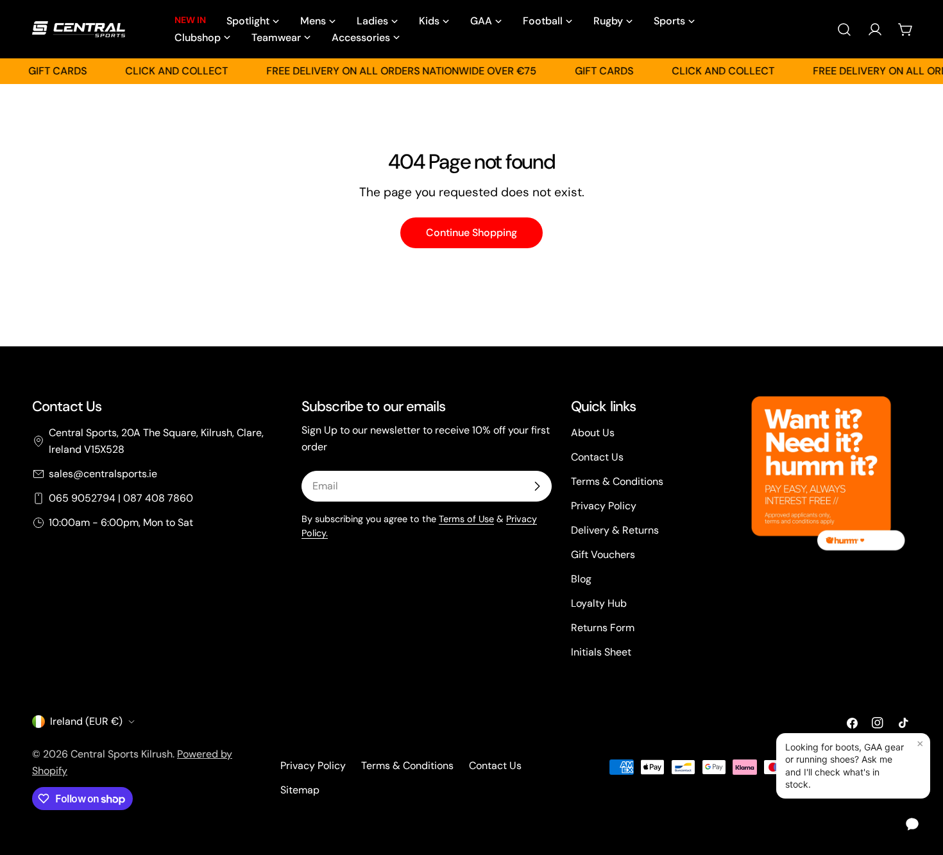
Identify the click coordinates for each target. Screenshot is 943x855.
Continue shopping (471, 232)
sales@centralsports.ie (103, 473)
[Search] (844, 29)
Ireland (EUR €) (86, 721)
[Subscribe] (536, 486)
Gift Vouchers (603, 554)
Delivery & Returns (615, 530)
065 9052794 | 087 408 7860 (121, 498)
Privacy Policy (603, 505)
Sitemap (299, 790)
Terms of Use (466, 519)
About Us (593, 432)
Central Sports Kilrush (122, 754)
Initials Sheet (601, 652)
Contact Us (597, 457)
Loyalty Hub (599, 603)
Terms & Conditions (617, 481)
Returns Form (602, 627)
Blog (581, 579)
